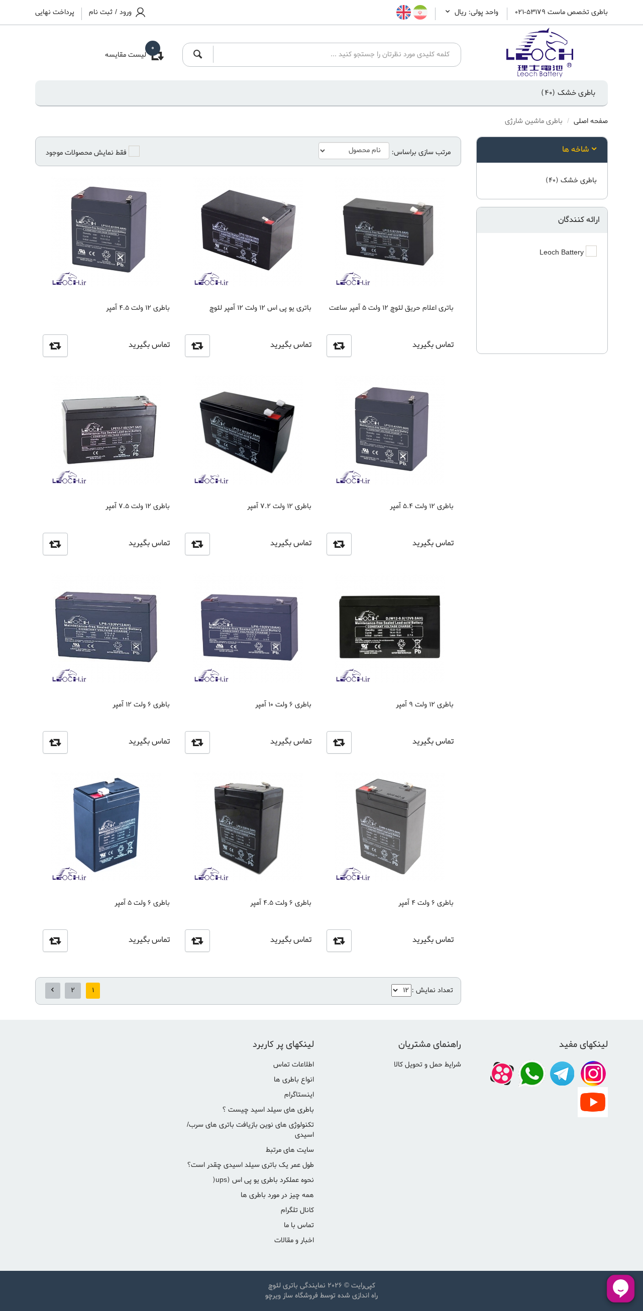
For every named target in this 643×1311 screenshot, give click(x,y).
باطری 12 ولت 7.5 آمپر (137, 506)
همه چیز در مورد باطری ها (277, 1195)
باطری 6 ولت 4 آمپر (425, 903)
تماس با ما (299, 1225)
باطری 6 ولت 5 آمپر (142, 903)
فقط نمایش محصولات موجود (86, 153)
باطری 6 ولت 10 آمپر (283, 704)
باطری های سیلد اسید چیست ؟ (268, 1110)
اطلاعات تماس (293, 1064)
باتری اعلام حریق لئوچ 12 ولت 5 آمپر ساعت (391, 308)
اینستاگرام (299, 1095)
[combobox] (334, 54)
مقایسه (339, 345)
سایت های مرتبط (290, 1150)
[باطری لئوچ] (542, 53)
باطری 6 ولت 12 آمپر (141, 704)
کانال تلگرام (297, 1210)
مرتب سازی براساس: (421, 153)
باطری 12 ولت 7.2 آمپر (279, 506)
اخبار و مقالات (294, 1240)
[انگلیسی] (403, 12)
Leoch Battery (563, 253)
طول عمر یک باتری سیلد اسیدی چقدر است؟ (250, 1165)
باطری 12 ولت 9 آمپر (424, 704)
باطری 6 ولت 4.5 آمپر (280, 903)
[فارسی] (419, 12)
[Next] (52, 991)
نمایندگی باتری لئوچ (297, 1285)
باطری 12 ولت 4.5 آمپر (137, 308)
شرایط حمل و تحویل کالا (427, 1064)
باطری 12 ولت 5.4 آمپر (421, 506)
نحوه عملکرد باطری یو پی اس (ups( (263, 1180)
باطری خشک (568, 92)
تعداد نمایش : (432, 990)
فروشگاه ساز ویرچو (291, 1295)
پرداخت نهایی (54, 13)
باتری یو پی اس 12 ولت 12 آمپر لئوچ (260, 308)
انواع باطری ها (294, 1080)
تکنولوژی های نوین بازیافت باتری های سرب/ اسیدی (250, 1130)
